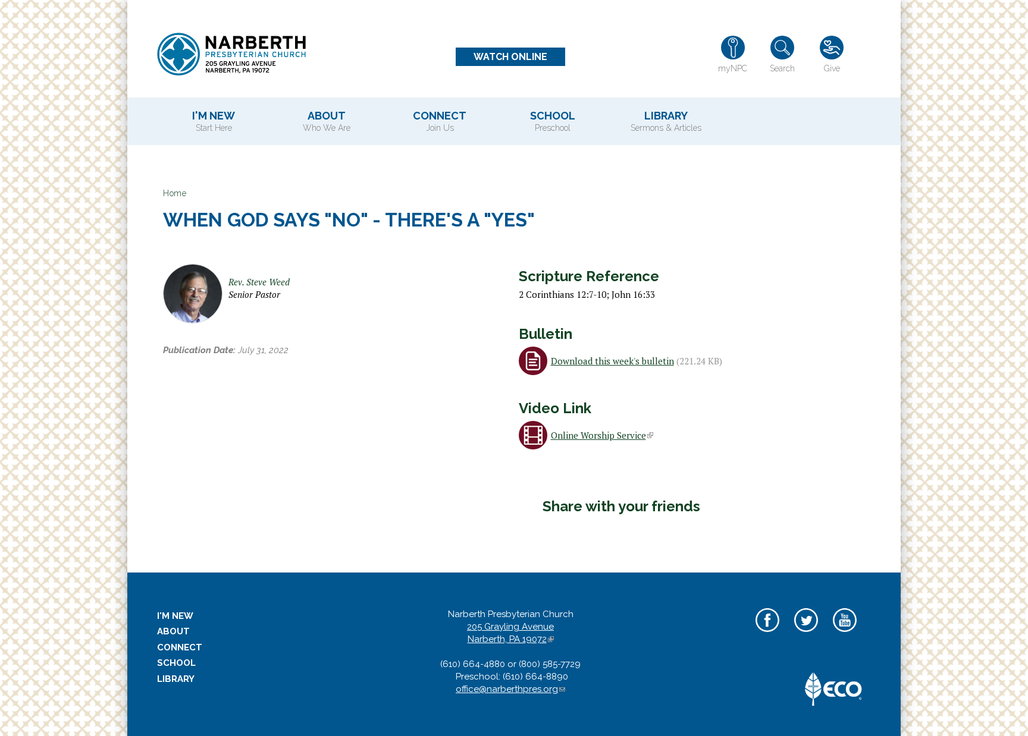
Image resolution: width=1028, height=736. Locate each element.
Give (832, 68)
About (326, 121)
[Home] (231, 54)
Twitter (805, 633)
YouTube (844, 633)
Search (782, 68)
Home (174, 193)
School (552, 121)
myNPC (732, 68)
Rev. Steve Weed (259, 282)
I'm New (213, 121)
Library (666, 121)
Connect (439, 121)
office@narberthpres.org (510, 689)
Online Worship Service (601, 435)
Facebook (767, 633)
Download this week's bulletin (612, 361)
